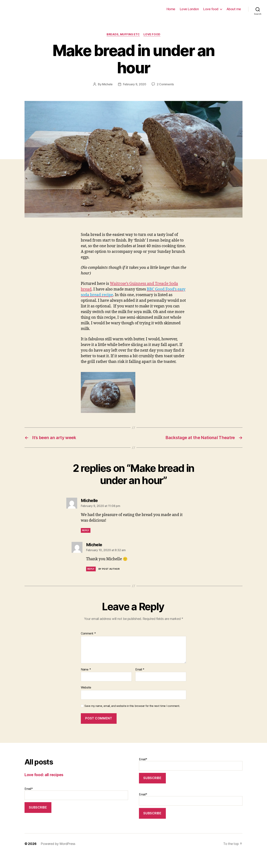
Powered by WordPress (58, 844)
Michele (107, 84)
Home (171, 9)
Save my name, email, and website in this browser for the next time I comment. (132, 706)
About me (233, 9)
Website (86, 687)
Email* (29, 789)
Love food (210, 9)
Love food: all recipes (44, 775)
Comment (88, 633)
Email (139, 669)
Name (86, 669)
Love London (189, 9)
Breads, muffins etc (123, 34)
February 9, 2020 (134, 84)
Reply (85, 530)
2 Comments (165, 84)
